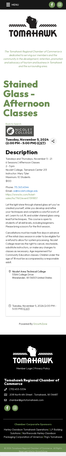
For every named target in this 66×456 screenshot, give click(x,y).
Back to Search (13, 123)
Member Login (24, 368)
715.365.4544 (21, 187)
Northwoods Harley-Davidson (39, 433)
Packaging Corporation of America (23, 436)
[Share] (53, 141)
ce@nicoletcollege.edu (25, 190)
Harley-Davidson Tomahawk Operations (26, 429)
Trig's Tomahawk (53, 436)
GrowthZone (40, 323)
